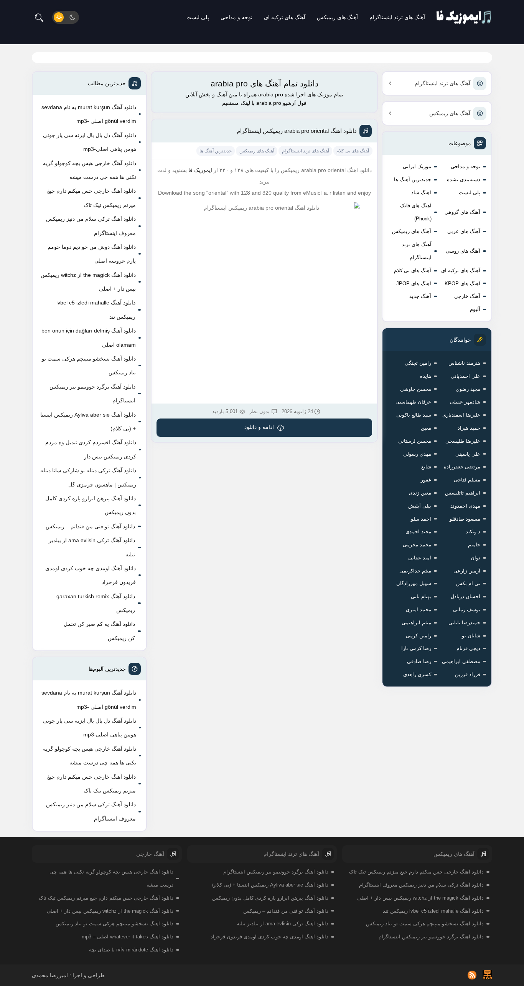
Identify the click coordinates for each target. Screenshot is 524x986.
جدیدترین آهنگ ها (412, 179)
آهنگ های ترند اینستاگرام (397, 17)
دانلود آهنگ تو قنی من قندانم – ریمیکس (90, 526)
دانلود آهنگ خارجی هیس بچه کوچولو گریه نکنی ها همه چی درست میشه (89, 170)
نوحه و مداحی (236, 17)
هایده (425, 376)
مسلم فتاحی (467, 480)
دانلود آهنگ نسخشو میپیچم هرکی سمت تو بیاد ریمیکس (89, 366)
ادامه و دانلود (259, 427)
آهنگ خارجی (467, 296)
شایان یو (471, 636)
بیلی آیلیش (419, 506)
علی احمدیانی (465, 376)
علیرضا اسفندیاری (461, 415)
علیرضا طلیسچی (462, 441)
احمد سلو (421, 519)
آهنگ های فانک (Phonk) (416, 212)
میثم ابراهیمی (416, 622)
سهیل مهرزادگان (413, 583)
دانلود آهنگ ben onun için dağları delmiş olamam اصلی (88, 337)
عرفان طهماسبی (413, 402)
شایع (426, 467)
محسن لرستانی (414, 441)
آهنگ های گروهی (462, 212)
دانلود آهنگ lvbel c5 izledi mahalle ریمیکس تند (95, 309)
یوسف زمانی (466, 609)
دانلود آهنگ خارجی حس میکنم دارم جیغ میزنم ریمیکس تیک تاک (91, 198)
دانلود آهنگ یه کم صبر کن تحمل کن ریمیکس (99, 631)
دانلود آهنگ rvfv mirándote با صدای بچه (131, 950)
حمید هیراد (469, 428)
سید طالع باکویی (413, 415)
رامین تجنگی (418, 363)
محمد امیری (418, 609)
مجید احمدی (418, 531)
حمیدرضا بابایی (464, 622)
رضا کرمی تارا (416, 648)
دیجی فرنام (468, 648)
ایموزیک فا (200, 170)
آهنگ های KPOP (462, 283)
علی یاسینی (467, 454)
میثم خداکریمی (415, 571)
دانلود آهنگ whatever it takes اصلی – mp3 (127, 937)
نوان (475, 558)
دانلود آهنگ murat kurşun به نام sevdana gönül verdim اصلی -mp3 (88, 114)
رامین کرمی (418, 636)
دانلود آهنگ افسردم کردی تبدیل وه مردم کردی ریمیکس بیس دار (90, 449)
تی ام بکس (468, 583)
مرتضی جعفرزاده (462, 467)
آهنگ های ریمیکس (337, 17)
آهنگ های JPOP (413, 283)
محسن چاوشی (415, 389)
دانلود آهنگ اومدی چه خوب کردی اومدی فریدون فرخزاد (90, 575)
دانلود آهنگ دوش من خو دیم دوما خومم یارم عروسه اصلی (92, 254)
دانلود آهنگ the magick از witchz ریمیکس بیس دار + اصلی (88, 282)
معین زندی (420, 493)
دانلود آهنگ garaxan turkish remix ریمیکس (95, 603)
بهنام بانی (421, 596)
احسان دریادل (465, 596)
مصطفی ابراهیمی (461, 661)
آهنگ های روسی (463, 251)
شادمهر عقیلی (465, 402)
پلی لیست (197, 17)
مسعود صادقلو (465, 519)
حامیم (474, 545)
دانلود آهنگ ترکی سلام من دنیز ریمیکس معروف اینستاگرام (91, 226)
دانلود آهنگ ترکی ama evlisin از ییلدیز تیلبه (92, 547)
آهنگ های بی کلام (412, 270)
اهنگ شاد (421, 192)
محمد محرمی (417, 545)
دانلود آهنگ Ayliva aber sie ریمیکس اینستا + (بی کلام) (88, 422)
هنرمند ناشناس (464, 363)
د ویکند (473, 531)
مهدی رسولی (417, 454)
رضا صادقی (419, 661)
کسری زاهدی (417, 674)
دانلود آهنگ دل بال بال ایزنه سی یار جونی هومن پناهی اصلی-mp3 (89, 142)
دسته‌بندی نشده (463, 179)
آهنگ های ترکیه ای (284, 17)
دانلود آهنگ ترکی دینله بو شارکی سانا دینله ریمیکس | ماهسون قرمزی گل (88, 477)
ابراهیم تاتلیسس (462, 493)
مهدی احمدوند (465, 506)
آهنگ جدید (420, 296)
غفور (426, 480)
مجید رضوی (468, 389)
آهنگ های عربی (463, 231)
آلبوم (475, 309)
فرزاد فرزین (467, 674)
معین (426, 428)
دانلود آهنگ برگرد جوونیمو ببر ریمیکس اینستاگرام (92, 394)
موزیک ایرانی (417, 166)
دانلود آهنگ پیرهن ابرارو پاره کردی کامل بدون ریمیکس (90, 505)
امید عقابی (419, 558)
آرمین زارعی (466, 571)
